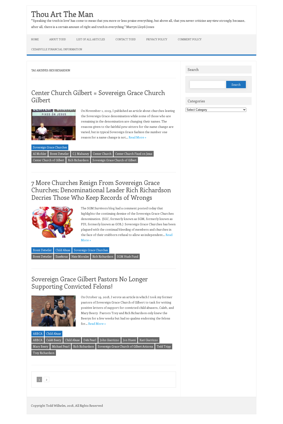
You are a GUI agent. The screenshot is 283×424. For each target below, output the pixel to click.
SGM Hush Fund (127, 256)
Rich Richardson (78, 160)
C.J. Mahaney (81, 154)
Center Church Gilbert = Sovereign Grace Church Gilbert (98, 96)
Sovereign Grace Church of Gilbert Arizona (125, 346)
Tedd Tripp (164, 346)
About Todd (57, 39)
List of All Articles (90, 39)
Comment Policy (189, 39)
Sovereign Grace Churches (50, 147)
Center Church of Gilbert (48, 160)
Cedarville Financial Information (56, 49)
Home (35, 39)
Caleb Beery (53, 340)
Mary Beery (40, 346)
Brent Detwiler (59, 154)
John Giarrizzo (109, 340)
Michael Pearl (60, 346)
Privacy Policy (156, 39)
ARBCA (37, 333)
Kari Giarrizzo (149, 340)
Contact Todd (125, 39)
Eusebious (61, 256)
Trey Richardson (43, 353)
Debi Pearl (89, 340)
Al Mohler (39, 154)
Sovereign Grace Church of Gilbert (114, 160)
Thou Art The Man (62, 14)
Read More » (137, 137)
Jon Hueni (129, 340)
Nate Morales (80, 256)
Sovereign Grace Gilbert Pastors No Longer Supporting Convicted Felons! (89, 282)
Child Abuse (62, 250)
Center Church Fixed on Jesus (133, 154)
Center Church (102, 154)
